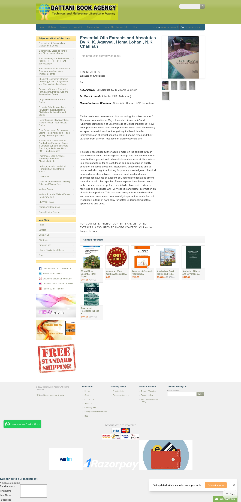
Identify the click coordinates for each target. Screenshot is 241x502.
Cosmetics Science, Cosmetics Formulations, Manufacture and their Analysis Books (53, 92)
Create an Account (121, 395)
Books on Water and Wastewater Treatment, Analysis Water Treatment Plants (54, 71)
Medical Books (46, 189)
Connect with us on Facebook (57, 268)
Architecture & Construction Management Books (52, 44)
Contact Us (65, 27)
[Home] (77, 18)
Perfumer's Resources (49, 207)
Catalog (52, 27)
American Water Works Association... (116, 272)
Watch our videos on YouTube (57, 278)
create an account (169, 27)
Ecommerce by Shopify (54, 395)
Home (41, 27)
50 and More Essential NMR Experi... (88, 274)
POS (38, 395)
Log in (155, 27)
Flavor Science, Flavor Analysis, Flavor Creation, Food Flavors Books (54, 123)
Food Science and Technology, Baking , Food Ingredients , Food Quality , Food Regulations (54, 133)
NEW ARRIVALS (46, 202)
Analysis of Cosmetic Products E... (142, 272)
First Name (5, 490)
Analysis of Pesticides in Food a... (90, 311)
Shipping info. (118, 391)
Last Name (5, 495)
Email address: (173, 390)
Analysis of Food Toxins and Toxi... (165, 272)
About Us (78, 27)
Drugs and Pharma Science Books (52, 100)
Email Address (8, 486)
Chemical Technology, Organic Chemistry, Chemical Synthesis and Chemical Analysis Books (53, 82)
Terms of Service (148, 391)
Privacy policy (147, 395)
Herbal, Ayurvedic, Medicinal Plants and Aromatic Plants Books (52, 169)
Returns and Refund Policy (149, 400)
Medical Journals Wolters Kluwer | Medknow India (54, 195)
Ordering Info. (93, 27)
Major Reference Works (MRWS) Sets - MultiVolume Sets (54, 183)
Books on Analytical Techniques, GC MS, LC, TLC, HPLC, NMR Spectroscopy (54, 61)
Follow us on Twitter (52, 273)
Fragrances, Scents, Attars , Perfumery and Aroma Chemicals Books (52, 159)
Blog (135, 27)
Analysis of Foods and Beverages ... (191, 272)
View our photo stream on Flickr (58, 283)
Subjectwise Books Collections (54, 38)
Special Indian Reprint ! (50, 212)
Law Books (44, 176)
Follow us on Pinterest (53, 289)
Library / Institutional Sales (116, 27)
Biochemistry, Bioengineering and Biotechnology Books (53, 52)
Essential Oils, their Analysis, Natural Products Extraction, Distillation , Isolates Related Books (52, 111)
